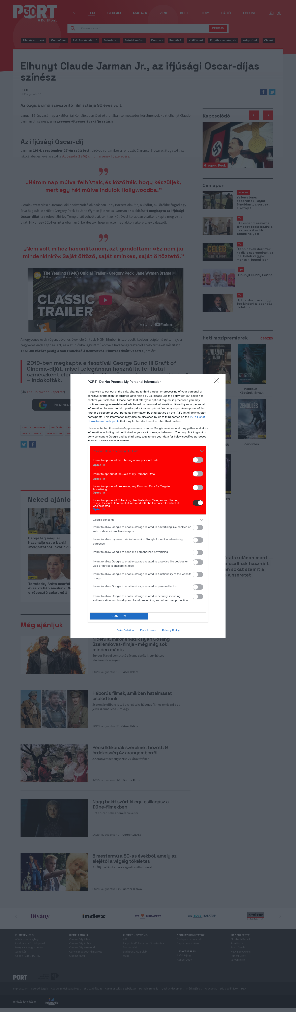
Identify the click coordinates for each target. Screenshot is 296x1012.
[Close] (217, 382)
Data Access (148, 630)
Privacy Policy (171, 630)
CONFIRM (119, 615)
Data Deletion (125, 630)
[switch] (198, 460)
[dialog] (148, 506)
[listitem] (148, 451)
